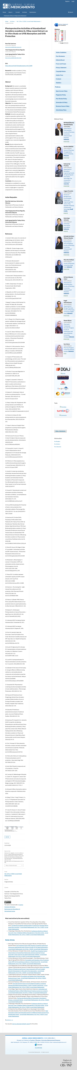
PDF (8, 837)
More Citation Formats (11, 865)
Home (4, 12)
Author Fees (59, 75)
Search (71, 12)
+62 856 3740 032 (44, 1042)
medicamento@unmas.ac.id (59, 1042)
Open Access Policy (61, 91)
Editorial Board (60, 60)
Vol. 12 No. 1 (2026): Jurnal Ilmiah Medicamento (28, 21)
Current (18, 12)
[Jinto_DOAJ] (63, 369)
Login (73, 1)
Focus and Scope (61, 63)
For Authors (57, 444)
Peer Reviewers (60, 56)
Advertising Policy (61, 110)
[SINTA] (63, 374)
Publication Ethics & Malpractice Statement (15, 15)
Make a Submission (60, 431)
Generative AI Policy (61, 102)
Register (67, 1)
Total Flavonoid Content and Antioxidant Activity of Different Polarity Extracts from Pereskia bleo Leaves (28, 1012)
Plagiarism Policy (61, 95)
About (10, 12)
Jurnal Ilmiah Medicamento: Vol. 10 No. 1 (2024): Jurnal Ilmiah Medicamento (28, 949)
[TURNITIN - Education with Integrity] (63, 411)
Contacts (58, 79)
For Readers (57, 441)
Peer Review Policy (61, 98)
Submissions (32, 12)
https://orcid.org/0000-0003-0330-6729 (13, 47)
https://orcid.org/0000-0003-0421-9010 (13, 57)
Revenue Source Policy (62, 106)
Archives (24, 12)
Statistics (58, 82)
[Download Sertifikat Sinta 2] (63, 378)
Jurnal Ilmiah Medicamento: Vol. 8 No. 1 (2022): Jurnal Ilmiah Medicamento (27, 992)
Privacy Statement (61, 67)
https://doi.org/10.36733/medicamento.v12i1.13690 (18, 65)
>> (12, 1020)
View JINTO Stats (38, 1047)
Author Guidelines (61, 52)
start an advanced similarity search (21, 1023)
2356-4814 (51, 1038)
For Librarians (57, 446)
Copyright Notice (61, 71)
